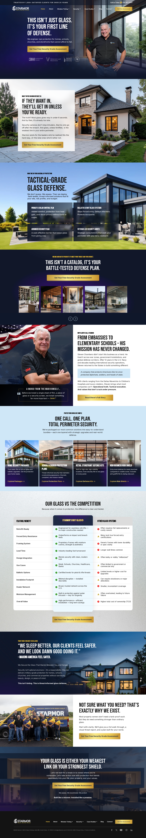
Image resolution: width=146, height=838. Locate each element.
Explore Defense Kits (84, 481)
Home (43, 9)
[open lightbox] (29, 299)
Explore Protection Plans (52, 481)
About (51, 9)
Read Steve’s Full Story (95, 397)
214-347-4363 (127, 2)
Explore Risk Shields (118, 481)
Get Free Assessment (123, 9)
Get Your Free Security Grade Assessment (48, 49)
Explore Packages (15, 481)
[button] (63, 9)
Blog (100, 9)
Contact (109, 9)
